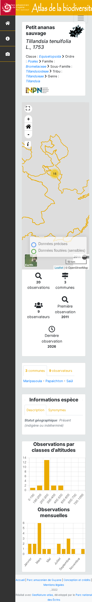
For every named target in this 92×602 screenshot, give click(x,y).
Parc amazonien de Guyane (44, 579)
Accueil (20, 579)
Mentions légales (53, 584)
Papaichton (54, 381)
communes (35, 371)
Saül (69, 381)
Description (35, 410)
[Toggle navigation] (81, 18)
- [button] (28, 134)
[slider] (84, 257)
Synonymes (57, 410)
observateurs (60, 371)
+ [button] (28, 119)
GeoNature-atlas (42, 594)
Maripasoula (32, 381)
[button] (28, 127)
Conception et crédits (77, 579)
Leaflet (59, 267)
